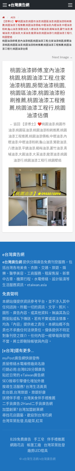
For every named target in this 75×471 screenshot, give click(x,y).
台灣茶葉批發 (13, 421)
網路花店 (17, 445)
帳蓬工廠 (34, 445)
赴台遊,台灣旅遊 (15, 392)
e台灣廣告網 (18, 5)
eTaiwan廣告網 (32, 375)
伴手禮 (43, 398)
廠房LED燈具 (38, 450)
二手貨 (36, 403)
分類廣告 (38, 369)
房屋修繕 (9, 363)
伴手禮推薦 (56, 439)
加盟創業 (33, 409)
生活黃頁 (40, 386)
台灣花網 (45, 415)
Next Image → (62, 57)
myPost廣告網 (13, 358)
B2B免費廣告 (20, 439)
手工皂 (39, 439)
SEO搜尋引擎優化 (16, 381)
